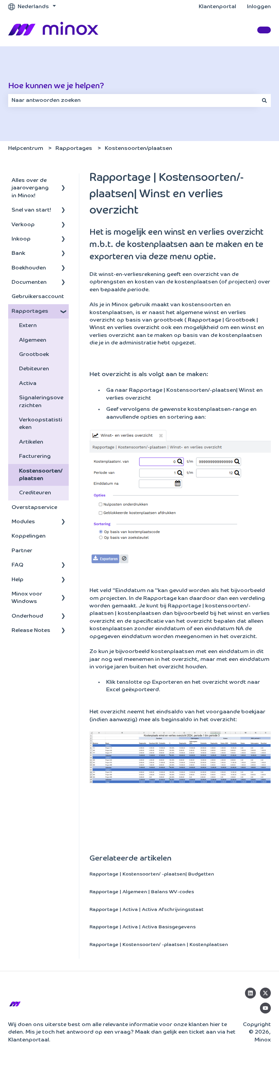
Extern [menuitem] (28, 325)
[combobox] (133, 100)
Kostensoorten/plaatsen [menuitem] (41, 474)
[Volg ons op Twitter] (265, 993)
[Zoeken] (264, 100)
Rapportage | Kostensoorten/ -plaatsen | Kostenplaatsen (158, 944)
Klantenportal (217, 7)
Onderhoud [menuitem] (27, 616)
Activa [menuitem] (27, 383)
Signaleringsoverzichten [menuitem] (41, 401)
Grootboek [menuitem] (34, 354)
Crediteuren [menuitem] (35, 493)
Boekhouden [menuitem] (29, 268)
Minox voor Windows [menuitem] (27, 597)
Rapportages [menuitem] (30, 311)
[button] (63, 181)
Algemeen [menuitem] (32, 340)
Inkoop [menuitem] (21, 239)
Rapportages (73, 148)
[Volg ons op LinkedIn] (250, 993)
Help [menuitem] (17, 580)
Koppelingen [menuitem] (29, 536)
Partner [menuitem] (22, 551)
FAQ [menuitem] (17, 565)
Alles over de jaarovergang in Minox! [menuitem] (30, 188)
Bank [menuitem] (18, 253)
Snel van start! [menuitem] (31, 210)
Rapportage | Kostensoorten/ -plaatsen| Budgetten (151, 874)
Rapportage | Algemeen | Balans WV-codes (141, 891)
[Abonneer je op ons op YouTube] (265, 1008)
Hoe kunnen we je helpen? (56, 86)
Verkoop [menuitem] (23, 225)
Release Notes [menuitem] (31, 630)
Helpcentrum (25, 148)
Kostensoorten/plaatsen (138, 148)
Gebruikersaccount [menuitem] (38, 296)
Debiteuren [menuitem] (34, 369)
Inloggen (259, 7)
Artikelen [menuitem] (31, 442)
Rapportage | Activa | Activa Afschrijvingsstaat (146, 909)
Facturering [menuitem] (35, 456)
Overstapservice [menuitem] (34, 507)
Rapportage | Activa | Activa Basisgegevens (142, 927)
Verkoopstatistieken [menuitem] (40, 423)
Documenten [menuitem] (29, 282)
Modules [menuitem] (23, 522)
